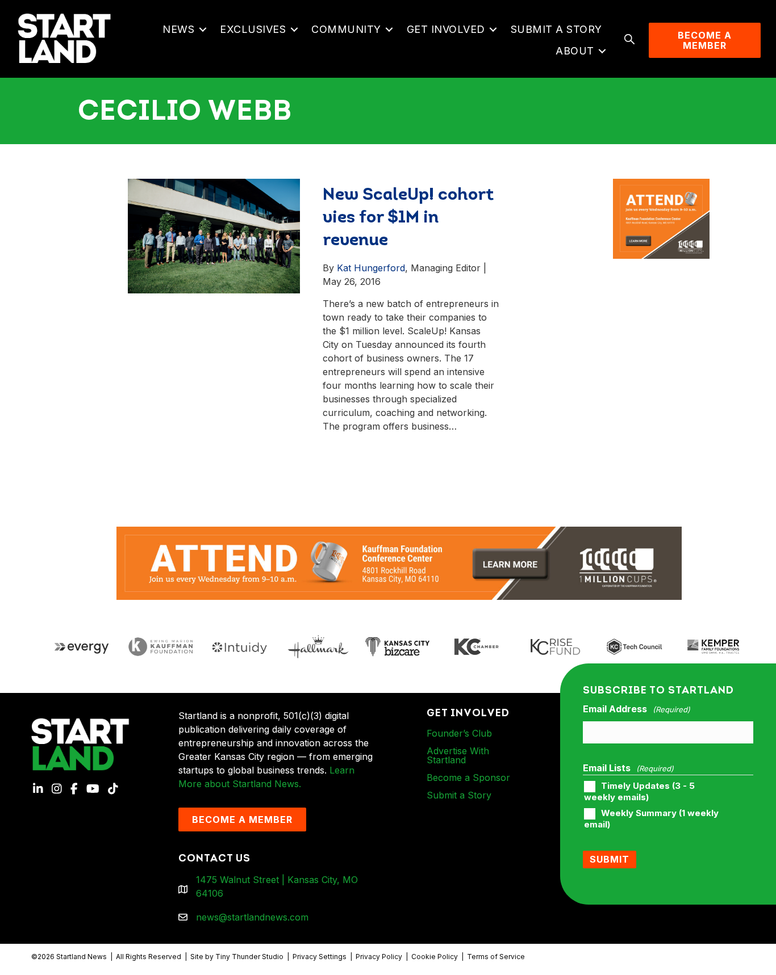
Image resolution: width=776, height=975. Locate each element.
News (178, 29)
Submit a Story (556, 29)
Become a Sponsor (468, 777)
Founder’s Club (459, 733)
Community (346, 29)
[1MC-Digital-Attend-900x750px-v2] (661, 185)
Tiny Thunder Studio (249, 956)
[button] (202, 29)
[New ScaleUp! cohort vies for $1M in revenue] (214, 235)
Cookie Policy (434, 956)
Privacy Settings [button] (320, 956)
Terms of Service (496, 956)
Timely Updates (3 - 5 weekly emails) (639, 791)
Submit (609, 859)
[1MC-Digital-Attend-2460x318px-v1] (399, 562)
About (575, 51)
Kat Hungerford (371, 268)
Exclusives (253, 29)
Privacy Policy (379, 956)
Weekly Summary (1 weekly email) (651, 819)
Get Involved (446, 29)
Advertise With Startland (458, 755)
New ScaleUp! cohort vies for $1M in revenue (408, 218)
